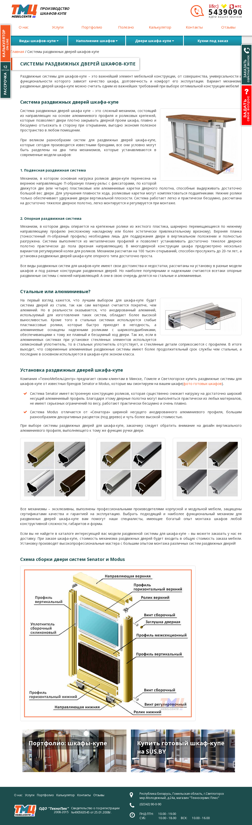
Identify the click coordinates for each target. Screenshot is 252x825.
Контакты (194, 27)
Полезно (126, 27)
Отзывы (228, 27)
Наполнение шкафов (95, 40)
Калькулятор (160, 27)
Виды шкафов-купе (37, 40)
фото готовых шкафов (202, 383)
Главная (17, 51)
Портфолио (91, 27)
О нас (24, 27)
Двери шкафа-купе (153, 40)
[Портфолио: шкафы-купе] (74, 750)
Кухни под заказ (213, 40)
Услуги (57, 27)
